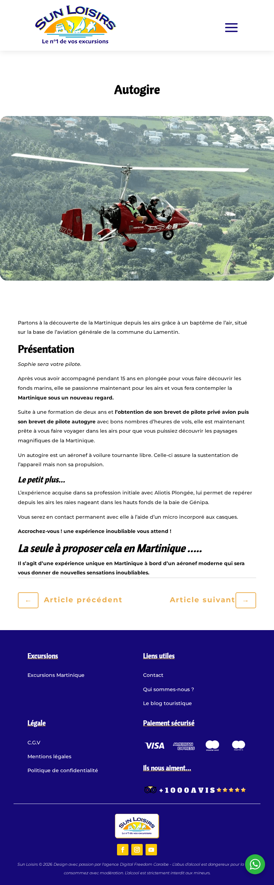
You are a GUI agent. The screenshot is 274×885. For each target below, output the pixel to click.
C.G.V (33, 742)
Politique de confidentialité (62, 770)
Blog (137, 72)
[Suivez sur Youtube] (151, 849)
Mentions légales (49, 756)
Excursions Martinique (56, 675)
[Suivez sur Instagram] (137, 849)
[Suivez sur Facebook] (122, 849)
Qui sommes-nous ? (168, 689)
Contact (153, 675)
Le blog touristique (167, 703)
